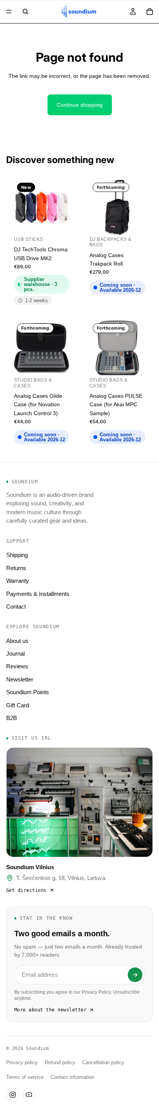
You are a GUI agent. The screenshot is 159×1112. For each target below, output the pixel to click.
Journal (15, 653)
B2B (11, 718)
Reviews (17, 666)
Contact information (72, 1077)
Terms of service (25, 1077)
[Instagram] (12, 1094)
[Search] (25, 11)
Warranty (17, 580)
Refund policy (60, 1062)
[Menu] (9, 11)
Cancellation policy (103, 1062)
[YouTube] (29, 1094)
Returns (16, 568)
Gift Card (17, 705)
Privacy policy (22, 1062)
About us (17, 641)
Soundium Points (27, 692)
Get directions (26, 890)
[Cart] (149, 11)
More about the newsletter (50, 1010)
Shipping (17, 555)
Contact (16, 606)
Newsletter (19, 679)
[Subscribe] (135, 974)
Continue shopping (80, 105)
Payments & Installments (37, 593)
